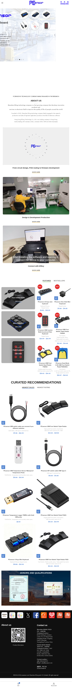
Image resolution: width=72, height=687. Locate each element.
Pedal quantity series (62, 337)
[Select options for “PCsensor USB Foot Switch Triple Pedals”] (38, 423)
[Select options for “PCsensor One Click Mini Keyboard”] (56, 298)
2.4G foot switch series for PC (62, 371)
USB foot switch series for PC (62, 341)
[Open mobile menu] (2, 3)
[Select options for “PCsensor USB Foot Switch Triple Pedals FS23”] (38, 556)
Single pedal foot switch (62, 373)
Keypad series (45, 308)
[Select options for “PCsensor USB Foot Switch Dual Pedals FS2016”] (39, 359)
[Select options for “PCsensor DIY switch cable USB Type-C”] (38, 467)
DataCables (11, 431)
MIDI (61, 430)
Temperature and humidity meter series (22, 475)
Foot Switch (62, 336)
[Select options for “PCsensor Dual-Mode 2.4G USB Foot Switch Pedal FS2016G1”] (56, 359)
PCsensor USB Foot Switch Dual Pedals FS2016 (45, 365)
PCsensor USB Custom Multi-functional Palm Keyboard (45, 332)
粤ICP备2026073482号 (42, 667)
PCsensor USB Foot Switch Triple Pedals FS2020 (62, 331)
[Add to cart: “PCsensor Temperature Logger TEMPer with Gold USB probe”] (3, 511)
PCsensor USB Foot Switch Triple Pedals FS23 (53, 559)
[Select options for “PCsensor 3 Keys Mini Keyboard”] (3, 556)
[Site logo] (36, 3)
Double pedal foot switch (44, 369)
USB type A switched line (21, 431)
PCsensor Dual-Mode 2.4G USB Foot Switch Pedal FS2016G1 (62, 365)
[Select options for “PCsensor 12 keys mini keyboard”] (39, 298)
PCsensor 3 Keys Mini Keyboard (18, 559)
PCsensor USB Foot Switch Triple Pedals (54, 426)
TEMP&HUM (7, 475)
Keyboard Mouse (44, 306)
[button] (3, 589)
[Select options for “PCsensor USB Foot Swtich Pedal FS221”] (38, 511)
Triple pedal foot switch (62, 339)
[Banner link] (18, 298)
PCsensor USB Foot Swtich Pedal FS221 (53, 515)
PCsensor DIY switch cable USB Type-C (53, 471)
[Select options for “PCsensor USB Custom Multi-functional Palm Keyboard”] (39, 326)
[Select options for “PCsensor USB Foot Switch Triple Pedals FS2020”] (56, 326)
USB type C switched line (53, 473)
